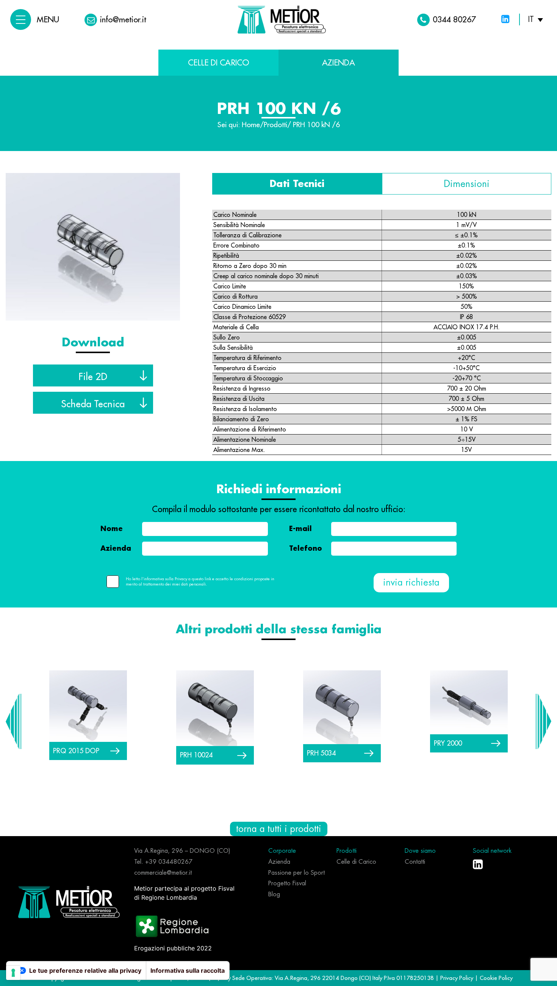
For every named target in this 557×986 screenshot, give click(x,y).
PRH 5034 (321, 753)
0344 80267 (454, 19)
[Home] (69, 901)
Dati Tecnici (296, 183)
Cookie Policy (496, 977)
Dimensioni (467, 183)
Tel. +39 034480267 (163, 862)
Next (543, 721)
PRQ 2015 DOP (76, 750)
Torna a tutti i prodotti (278, 828)
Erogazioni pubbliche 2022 (173, 948)
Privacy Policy (457, 977)
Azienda (115, 548)
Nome (111, 528)
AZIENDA (338, 63)
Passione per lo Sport (296, 873)
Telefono (305, 548)
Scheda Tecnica (93, 404)
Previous (14, 721)
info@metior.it (123, 19)
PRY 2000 (448, 743)
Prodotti (275, 124)
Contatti (415, 862)
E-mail (300, 528)
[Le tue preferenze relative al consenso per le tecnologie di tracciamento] (13, 973)
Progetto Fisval (287, 883)
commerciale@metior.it (163, 873)
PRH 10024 (196, 755)
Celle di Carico (218, 63)
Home (251, 124)
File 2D (92, 377)
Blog (274, 894)
